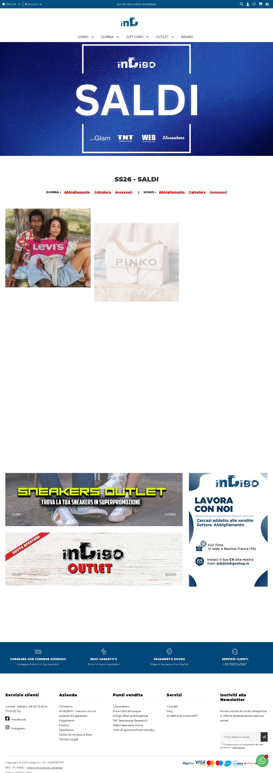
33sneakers (121, 706)
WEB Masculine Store (128, 725)
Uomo (83, 37)
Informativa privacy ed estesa (45, 767)
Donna (107, 37)
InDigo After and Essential (130, 715)
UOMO (16, 275)
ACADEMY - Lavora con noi (77, 711)
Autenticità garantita (73, 715)
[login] (246, 4)
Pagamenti (66, 720)
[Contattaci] (252, 4)
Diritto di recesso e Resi (75, 734)
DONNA (78, 275)
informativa (238, 747)
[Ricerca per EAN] (265, 4)
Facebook (19, 719)
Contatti (172, 706)
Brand (187, 37)
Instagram (18, 728)
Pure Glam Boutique (127, 711)
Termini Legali (68, 739)
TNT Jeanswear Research (130, 720)
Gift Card (134, 37)
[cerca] (240, 4)
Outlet (162, 37)
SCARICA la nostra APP (182, 715)
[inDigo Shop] (136, 30)
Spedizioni (66, 730)
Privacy (64, 725)
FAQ (170, 711)
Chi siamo (66, 706)
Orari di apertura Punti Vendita (133, 730)
